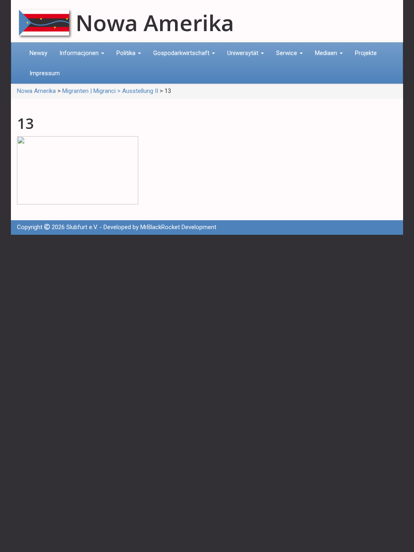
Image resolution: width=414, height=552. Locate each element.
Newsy (38, 53)
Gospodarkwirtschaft (182, 53)
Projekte (366, 53)
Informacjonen (79, 53)
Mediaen (327, 53)
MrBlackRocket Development (178, 227)
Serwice (287, 53)
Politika (126, 53)
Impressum (45, 73)
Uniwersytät (243, 53)
